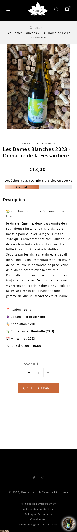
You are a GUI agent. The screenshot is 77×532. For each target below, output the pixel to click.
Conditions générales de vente (38, 524)
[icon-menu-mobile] (8, 9)
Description (14, 199)
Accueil (38, 28)
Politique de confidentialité (38, 509)
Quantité (31, 363)
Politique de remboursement (38, 504)
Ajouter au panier (39, 388)
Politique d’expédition (38, 514)
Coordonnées (38, 519)
